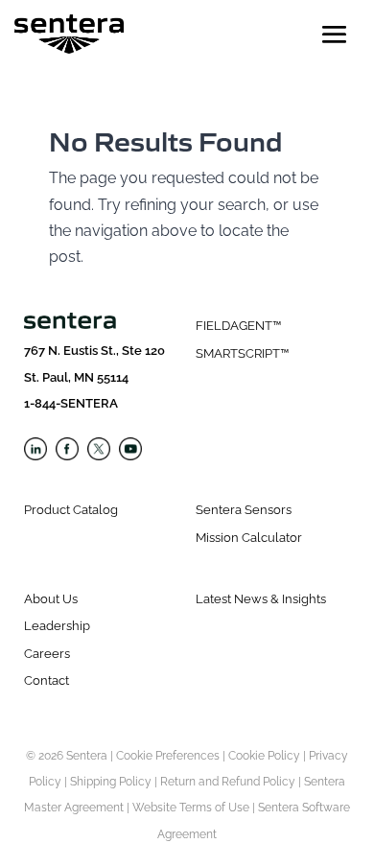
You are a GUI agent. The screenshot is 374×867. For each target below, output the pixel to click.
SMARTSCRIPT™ (242, 353)
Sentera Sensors (244, 510)
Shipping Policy (111, 781)
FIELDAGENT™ (238, 325)
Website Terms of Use (190, 807)
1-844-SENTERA (71, 403)
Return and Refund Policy (227, 781)
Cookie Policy (264, 755)
